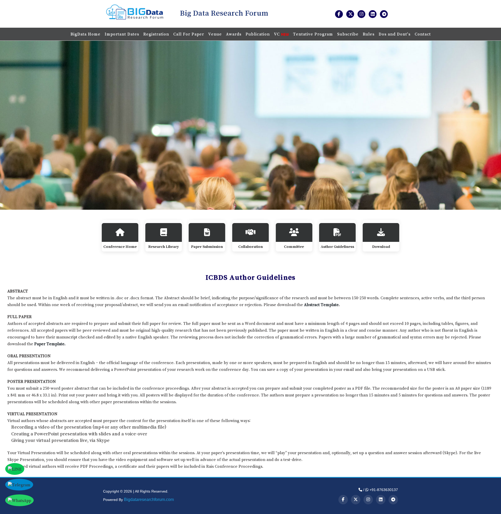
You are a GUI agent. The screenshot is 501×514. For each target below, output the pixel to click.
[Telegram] (393, 499)
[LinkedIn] (380, 499)
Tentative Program (313, 34)
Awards (233, 34)
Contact (423, 34)
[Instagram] (368, 499)
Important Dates (122, 34)
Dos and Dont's (394, 34)
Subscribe (348, 34)
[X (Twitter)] (355, 499)
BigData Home (85, 34)
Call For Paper (188, 34)
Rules (368, 34)
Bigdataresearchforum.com (149, 499)
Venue (215, 34)
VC (277, 34)
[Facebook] (343, 499)
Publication (258, 34)
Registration (156, 34)
